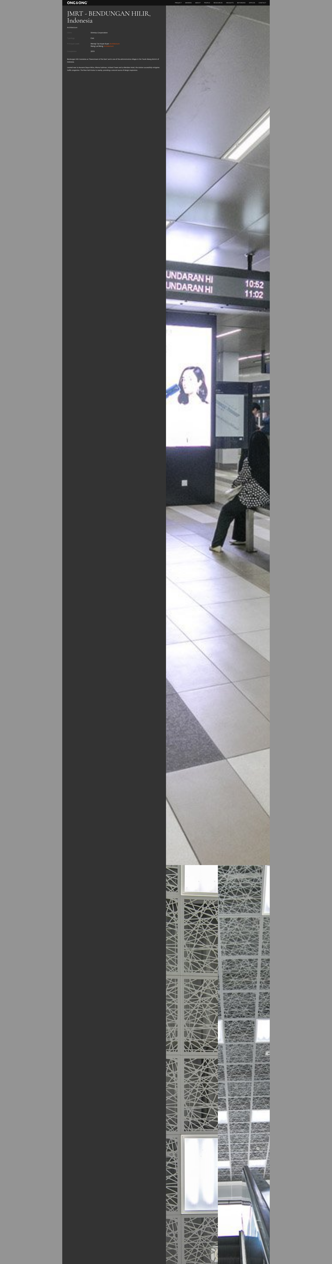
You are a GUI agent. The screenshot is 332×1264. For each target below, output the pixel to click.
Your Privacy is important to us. (180, 299)
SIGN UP (180, 291)
